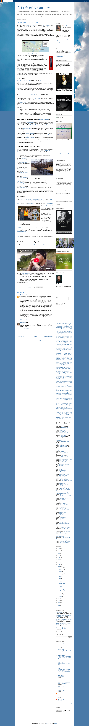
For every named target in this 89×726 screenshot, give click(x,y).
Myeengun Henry (46, 25)
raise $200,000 (32, 94)
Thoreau (61, 409)
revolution (70, 395)
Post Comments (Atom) (38, 340)
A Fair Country (62, 519)
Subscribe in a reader (61, 292)
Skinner (57, 402)
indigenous (70, 364)
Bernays (57, 332)
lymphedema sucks (65, 372)
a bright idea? (67, 323)
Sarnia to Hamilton (27, 128)
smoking (70, 402)
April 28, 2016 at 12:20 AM (25, 319)
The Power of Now (62, 533)
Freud (65, 358)
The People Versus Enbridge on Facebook (35, 53)
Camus (67, 337)
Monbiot (58, 381)
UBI (62, 413)
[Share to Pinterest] (42, 287)
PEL (65, 386)
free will (62, 358)
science (62, 399)
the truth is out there (68, 408)
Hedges (57, 362)
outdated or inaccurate (21, 231)
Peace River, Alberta (24, 185)
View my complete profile (61, 42)
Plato (71, 388)
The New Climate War (63, 484)
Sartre (61, 398)
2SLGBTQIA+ (59, 323)
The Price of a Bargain (63, 479)
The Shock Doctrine (63, 475)
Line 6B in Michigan (24, 190)
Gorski (64, 359)
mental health (60, 378)
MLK (69, 380)
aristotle (66, 328)
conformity (61, 342)
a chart (58, 193)
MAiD (71, 372)
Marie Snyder (23, 322)
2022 (59, 555)
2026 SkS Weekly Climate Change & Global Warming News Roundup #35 (64, 657)
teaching (63, 407)
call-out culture (62, 337)
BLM (71, 332)
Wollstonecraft (67, 417)
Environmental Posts (60, 151)
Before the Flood (67, 452)
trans (68, 412)
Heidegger (64, 362)
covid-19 (66, 344)
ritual (57, 397)
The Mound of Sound (24, 294)
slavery (61, 402)
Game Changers (64, 435)
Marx (64, 376)
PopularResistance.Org (63, 679)
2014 (59, 600)
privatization (58, 393)
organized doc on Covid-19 (65, 48)
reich (71, 394)
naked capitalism (61, 675)
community (65, 341)
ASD (71, 328)
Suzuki (67, 405)
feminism (58, 357)
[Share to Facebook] (41, 287)
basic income (69, 331)
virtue (65, 414)
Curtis (61, 345)
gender (70, 358)
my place (67, 382)
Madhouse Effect (62, 483)
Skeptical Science (61, 655)
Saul (63, 398)
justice (71, 367)
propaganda (64, 393)
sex (60, 400)
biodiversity (61, 332)
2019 (59, 560)
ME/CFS (62, 377)
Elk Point (22, 182)
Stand (18, 236)
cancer (57, 338)
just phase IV (41, 139)
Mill (71, 378)
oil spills (67, 385)
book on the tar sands (31, 25)
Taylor (57, 407)
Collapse (62, 451)
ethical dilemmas (68, 354)
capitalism (61, 338)
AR (66, 327)
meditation (70, 377)
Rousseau (64, 397)
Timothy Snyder (66, 409)
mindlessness (64, 380)
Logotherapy (62, 457)
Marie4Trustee (59, 375)
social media (58, 403)
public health (59, 394)
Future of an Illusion (63, 460)
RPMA (67, 397)
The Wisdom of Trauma (64, 488)
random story (67, 394)
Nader (71, 382)
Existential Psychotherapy (65, 541)
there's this (26, 324)
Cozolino (70, 344)
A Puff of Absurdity (33, 8)
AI (68, 326)
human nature (65, 363)
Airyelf (47, 723)
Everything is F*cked (64, 486)
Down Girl (62, 485)
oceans (63, 385)
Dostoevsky (58, 350)
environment (22, 288)
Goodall (61, 359)
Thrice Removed (64, 427)
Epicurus (70, 353)
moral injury (70, 381)
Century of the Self (63, 445)
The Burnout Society (62, 468)
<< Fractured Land (21, 336)
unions (65, 413)
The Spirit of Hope (62, 469)
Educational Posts (60, 149)
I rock (62, 364)
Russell (70, 397)
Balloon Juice (61, 649)
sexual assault (67, 400)
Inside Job (63, 455)
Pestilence (62, 387)
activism (70, 324)
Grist (59, 668)
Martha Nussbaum (59, 376)
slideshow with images (64, 194)
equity (57, 354)
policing (57, 390)
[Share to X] (39, 287)
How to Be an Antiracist (64, 474)
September (61, 573)
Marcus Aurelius (68, 373)
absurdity (65, 324)
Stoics (66, 404)
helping (68, 362)
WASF (68, 416)
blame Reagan (67, 332)
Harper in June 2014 (46, 134)
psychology (69, 393)
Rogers (60, 397)
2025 (59, 550)
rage (63, 394)
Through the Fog (59, 56)
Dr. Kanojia (62, 350)
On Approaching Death (64, 542)
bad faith (61, 331)
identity (65, 364)
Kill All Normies (62, 505)
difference (58, 349)
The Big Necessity (64, 463)
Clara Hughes (47, 212)
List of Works (59, 157)
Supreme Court (32, 87)
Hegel (61, 362)
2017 (59, 564)
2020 (59, 559)
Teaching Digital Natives (65, 509)
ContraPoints (65, 342)
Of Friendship (64, 503)
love (63, 371)
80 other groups (50, 203)
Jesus (60, 366)
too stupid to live (62, 412)
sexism (62, 400)
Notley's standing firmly (26, 273)
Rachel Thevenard (46, 205)
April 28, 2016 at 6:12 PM (25, 328)
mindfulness (58, 380)
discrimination (70, 349)
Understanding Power (65, 441)
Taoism (70, 405)
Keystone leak (24, 158)
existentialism (59, 355)
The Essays (63, 499)
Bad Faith (61, 518)
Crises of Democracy (64, 529)
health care (69, 361)
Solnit (57, 404)
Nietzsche (58, 385)
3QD (63, 323)
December (61, 567)
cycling (64, 345)
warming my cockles (62, 416)
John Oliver (64, 366)
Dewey (71, 348)
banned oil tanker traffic (30, 137)
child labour (62, 340)
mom (71, 380)
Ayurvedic (57, 331)
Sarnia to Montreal (30, 122)
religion (57, 395)
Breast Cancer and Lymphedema (63, 155)
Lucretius (65, 371)
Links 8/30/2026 (61, 676)
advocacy (61, 326)
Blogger (55, 723)
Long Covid (59, 371)
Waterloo (58, 417)
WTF (59, 418)
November (61, 569)
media (66, 377)
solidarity (70, 403)
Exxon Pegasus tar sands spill (26, 180)
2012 (59, 604)
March (60, 593)
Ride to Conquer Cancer (32, 244)
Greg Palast (60, 662)
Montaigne (65, 381)
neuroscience (69, 383)
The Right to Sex (64, 528)
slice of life (65, 402)
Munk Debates (59, 382)
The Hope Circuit (64, 521)
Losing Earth (61, 513)
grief (66, 359)
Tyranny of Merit (63, 517)
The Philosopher (62, 408)
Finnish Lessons (64, 516)
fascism (70, 355)
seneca (57, 400)
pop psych (70, 390)
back (59, 53)
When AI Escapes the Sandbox (63, 700)
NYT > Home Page (62, 686)
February (61, 594)
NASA (57, 383)
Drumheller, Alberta (23, 162)
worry (57, 418)
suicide (64, 405)
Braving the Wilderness (64, 433)
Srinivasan (63, 404)
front (70, 52)
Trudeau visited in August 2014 (25, 136)
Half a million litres (23, 183)
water (71, 416)
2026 (59, 548)
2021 (59, 557)
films (61, 357)
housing (57, 363)
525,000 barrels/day (30, 133)
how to (60, 363)
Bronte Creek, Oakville (24, 187)
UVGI (71, 413)
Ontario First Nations (24, 199)
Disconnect (61, 447)
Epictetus (65, 353)
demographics (59, 348)
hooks (71, 362)
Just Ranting (68, 367)
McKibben (67, 376)
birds (64, 332)
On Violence (62, 430)
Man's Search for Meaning (65, 456)
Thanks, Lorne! (59, 612)
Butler (68, 336)
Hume (60, 364)
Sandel (57, 398)
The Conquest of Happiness (65, 514)
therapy (57, 409)
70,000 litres (22, 175)
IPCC (57, 366)
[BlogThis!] (38, 287)
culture (57, 345)
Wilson (63, 417)
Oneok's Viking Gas (24, 177)
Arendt (62, 328)
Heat (61, 494)
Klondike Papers (64, 368)
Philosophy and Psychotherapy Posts (63, 153)
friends (67, 358)
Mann (57, 373)
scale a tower (23, 202)
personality (70, 386)
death (66, 347)
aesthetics (66, 326)
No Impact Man (63, 431)
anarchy (60, 327)
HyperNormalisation (63, 446)
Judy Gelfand (19, 227)
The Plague (62, 436)
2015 (59, 598)
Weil (61, 417)
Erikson (61, 354)
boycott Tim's (38, 237)
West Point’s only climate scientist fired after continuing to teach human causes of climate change (64, 670)
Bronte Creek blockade (32, 200)
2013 (59, 602)
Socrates (66, 403)
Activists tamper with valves (26, 234)
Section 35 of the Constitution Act (24, 80)
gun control (70, 359)
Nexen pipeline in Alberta (25, 168)
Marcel (63, 373)
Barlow (65, 331)
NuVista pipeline (23, 166)
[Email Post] (35, 287)
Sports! (60, 404)
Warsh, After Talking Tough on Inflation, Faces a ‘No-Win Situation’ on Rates (63, 689)
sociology (63, 403)
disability (65, 349)
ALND (57, 327)
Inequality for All (62, 512)
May (60, 580)
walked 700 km (31, 203)
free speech (58, 358)
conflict (57, 342)
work (71, 417)
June (60, 578)
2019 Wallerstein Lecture (65, 527)
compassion (69, 341)
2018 (59, 562)
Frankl (71, 357)
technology (68, 407)
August (60, 574)
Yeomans (64, 418)
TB (59, 407)
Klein (59, 368)
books (68, 333)
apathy (64, 327)
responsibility (65, 395)
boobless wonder (63, 333)
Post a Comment (22, 330)
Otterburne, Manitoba (24, 172)
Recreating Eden (61, 693)
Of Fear (62, 502)
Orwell (71, 385)
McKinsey (70, 376)
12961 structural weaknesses (35, 124)
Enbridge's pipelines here (44, 119)
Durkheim (66, 350)
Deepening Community (63, 432)
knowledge (70, 368)
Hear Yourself (62, 511)
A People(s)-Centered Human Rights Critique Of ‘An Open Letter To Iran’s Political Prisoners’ (64, 682)
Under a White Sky (64, 478)
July (60, 576)
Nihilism (61, 465)
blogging (58, 333)
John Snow (68, 366)
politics (62, 390)
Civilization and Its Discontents (65, 461)
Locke (64, 369)
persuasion (58, 387)
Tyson (60, 413)
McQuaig (57, 377)
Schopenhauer (69, 398)
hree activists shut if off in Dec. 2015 (36, 199)
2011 (59, 605)
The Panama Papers (63, 590)
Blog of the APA (61, 699)
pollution (66, 390)
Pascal (62, 386)
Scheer (65, 398)
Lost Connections (62, 470)
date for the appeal (23, 102)
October (60, 571)
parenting (58, 386)
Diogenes (62, 349)
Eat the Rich (70, 350)
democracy (70, 347)
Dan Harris (68, 345)
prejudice (69, 392)
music (64, 382)
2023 (59, 553)
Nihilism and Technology (64, 464)
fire (63, 357)
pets (65, 387)
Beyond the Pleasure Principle (65, 459)
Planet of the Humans (64, 504)
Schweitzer (58, 399)
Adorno (57, 326)
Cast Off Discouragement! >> (48, 336)
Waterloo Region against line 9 (44, 200)
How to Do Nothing (63, 508)
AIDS (71, 326)
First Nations (67, 357)
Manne (60, 373)
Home (35, 336)
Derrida (64, 348)
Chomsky (66, 340)
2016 (59, 566)
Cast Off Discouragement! (62, 588)
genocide (58, 359)
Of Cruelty (63, 500)
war (57, 416)
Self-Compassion (62, 507)
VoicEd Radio (69, 414)
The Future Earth (64, 473)
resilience (60, 395)
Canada (70, 337)
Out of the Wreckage (64, 498)
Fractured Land (62, 583)
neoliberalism (63, 383)
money (61, 381)
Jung (64, 367)
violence (61, 414)
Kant (57, 368)
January (60, 596)
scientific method (68, 399)
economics (58, 352)
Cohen (61, 341)
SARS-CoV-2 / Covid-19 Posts (62, 147)
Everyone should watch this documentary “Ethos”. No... (61, 628)
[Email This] (37, 287)
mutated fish (42, 244)
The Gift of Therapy (64, 540)
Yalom (61, 418)
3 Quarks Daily (61, 643)
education (63, 352)
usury (68, 413)
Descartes (67, 348)
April (60, 581)
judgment (61, 367)
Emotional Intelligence (65, 466)
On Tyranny (62, 526)
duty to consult (43, 80)
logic (67, 369)
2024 (59, 552)
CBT (64, 338)
